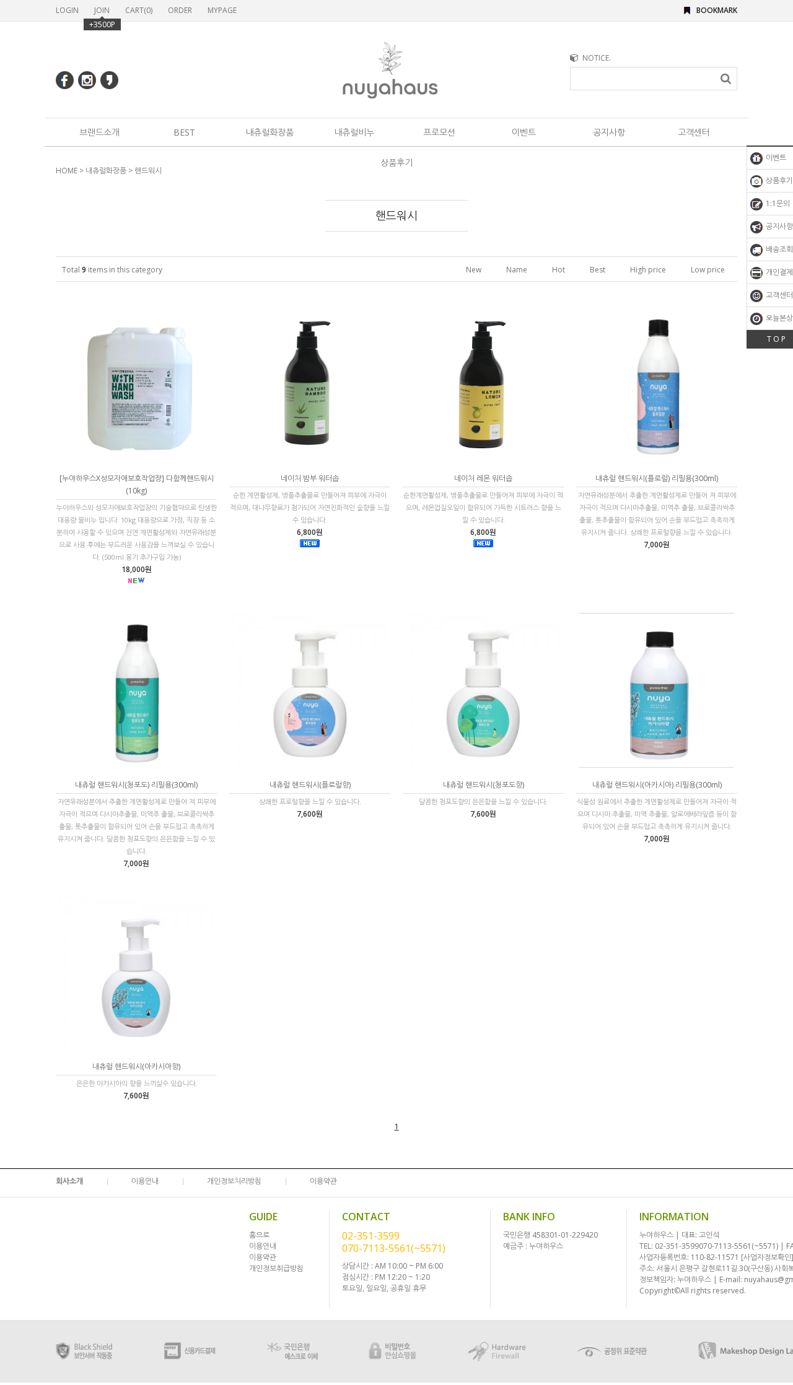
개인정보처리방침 (234, 1181)
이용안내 (145, 1181)
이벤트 (524, 132)
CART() (138, 10)
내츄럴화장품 (269, 132)
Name (516, 269)
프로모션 (439, 132)
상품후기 (396, 162)
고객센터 (694, 132)
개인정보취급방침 (276, 1268)
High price (648, 269)
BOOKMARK (716, 10)
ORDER (180, 10)
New (473, 269)
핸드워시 (148, 170)
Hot (558, 269)
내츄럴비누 (354, 132)
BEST (184, 132)
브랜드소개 (99, 132)
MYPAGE (222, 10)
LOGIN (67, 10)
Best (597, 269)
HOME (66, 170)
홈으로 (259, 1235)
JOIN (102, 10)
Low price (708, 269)
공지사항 (609, 132)
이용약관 (323, 1181)
